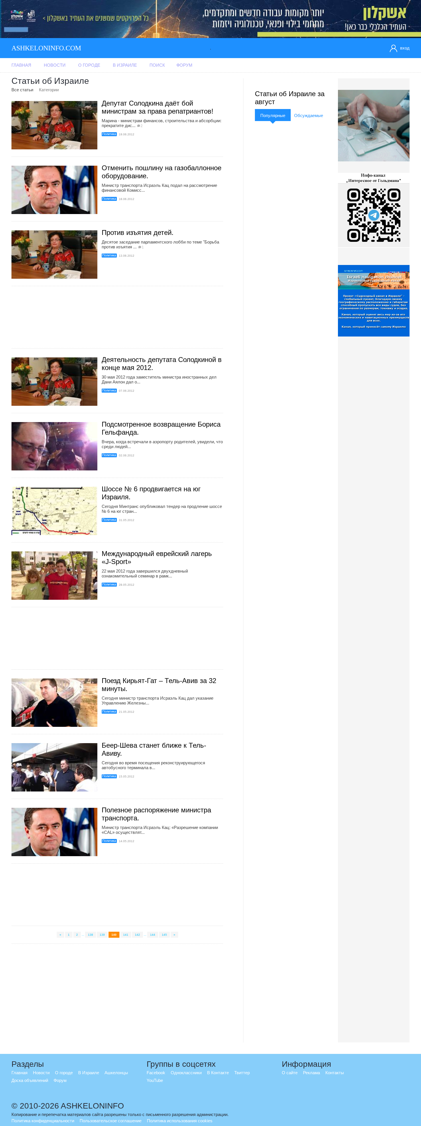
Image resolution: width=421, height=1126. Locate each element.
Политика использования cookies (180, 1120)
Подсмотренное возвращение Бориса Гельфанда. (161, 428)
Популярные (272, 115)
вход (405, 47)
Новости (55, 65)
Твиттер (242, 1072)
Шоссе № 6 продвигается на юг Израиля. (151, 493)
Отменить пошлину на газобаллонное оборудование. (161, 172)
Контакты (334, 1072)
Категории (49, 89)
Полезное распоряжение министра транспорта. (156, 814)
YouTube (155, 1080)
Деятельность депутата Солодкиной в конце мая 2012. (162, 363)
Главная (21, 65)
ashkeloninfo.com (46, 48)
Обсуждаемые (308, 115)
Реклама (311, 1072)
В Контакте (218, 1072)
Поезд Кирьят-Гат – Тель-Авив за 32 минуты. (159, 684)
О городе (89, 65)
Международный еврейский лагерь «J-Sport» (157, 557)
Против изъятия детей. (138, 232)
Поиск (157, 65)
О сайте (290, 1072)
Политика (109, 134)
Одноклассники (186, 1072)
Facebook (156, 1072)
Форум (184, 65)
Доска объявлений (29, 1080)
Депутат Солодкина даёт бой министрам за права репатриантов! (157, 107)
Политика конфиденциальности (42, 1120)
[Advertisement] (117, 317)
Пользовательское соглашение (110, 1120)
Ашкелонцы (116, 1072)
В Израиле (125, 65)
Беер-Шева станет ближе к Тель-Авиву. (154, 749)
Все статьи (22, 89)
